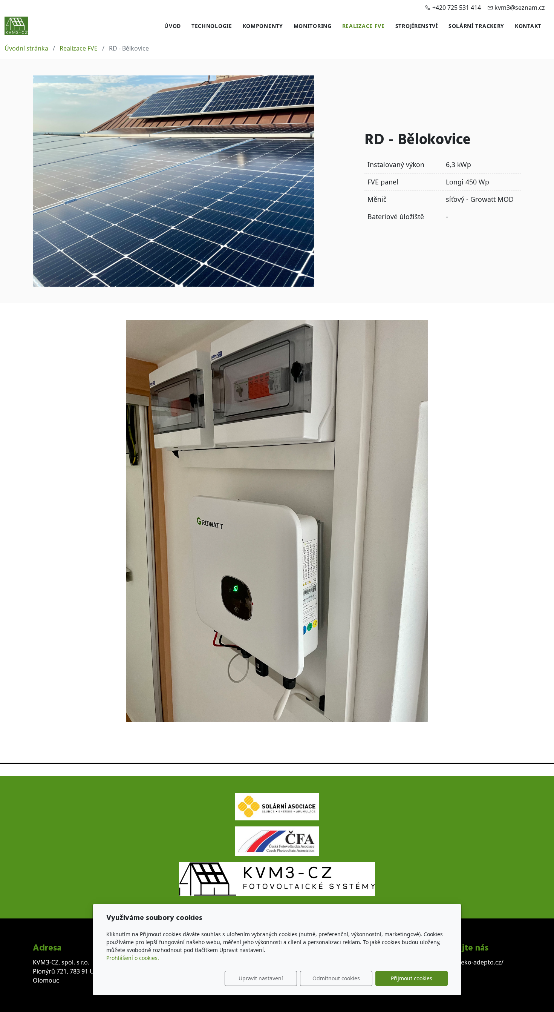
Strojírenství (416, 25)
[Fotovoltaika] (16, 25)
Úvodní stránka (26, 48)
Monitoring (313, 25)
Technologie (211, 25)
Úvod (172, 25)
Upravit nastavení (261, 978)
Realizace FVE (363, 25)
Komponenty (263, 25)
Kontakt (528, 25)
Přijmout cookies (411, 978)
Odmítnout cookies (336, 978)
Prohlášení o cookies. (132, 957)
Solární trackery (476, 25)
